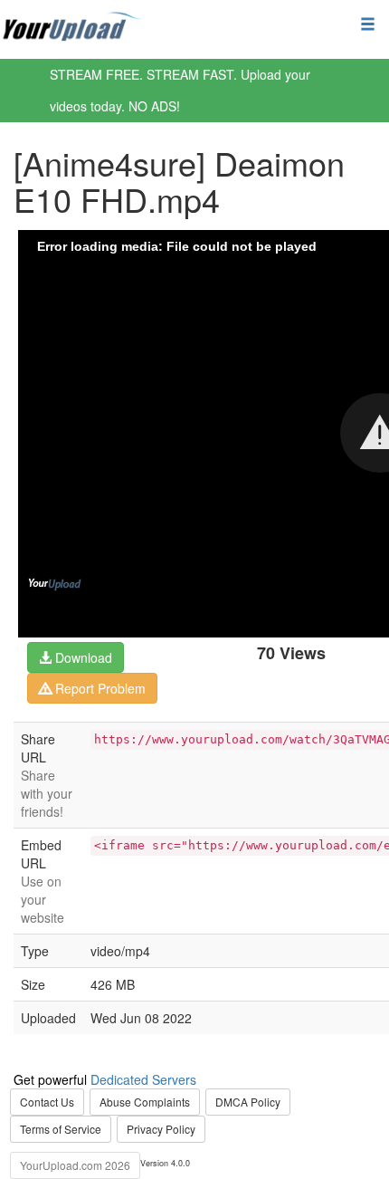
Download (82, 657)
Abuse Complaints (145, 1101)
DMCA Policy (247, 1101)
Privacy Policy (161, 1128)
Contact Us (47, 1101)
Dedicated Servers (143, 1079)
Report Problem (99, 688)
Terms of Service (60, 1128)
